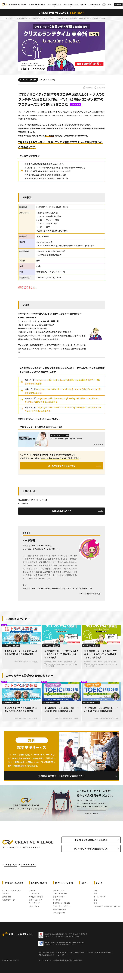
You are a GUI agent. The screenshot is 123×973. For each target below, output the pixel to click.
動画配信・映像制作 (36, 896)
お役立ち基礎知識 (59, 909)
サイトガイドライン (28, 864)
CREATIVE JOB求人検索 (11, 890)
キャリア (44, 80)
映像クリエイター (59, 896)
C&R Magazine (59, 912)
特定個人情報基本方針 (46, 955)
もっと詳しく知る (91, 813)
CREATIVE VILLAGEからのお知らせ (107, 906)
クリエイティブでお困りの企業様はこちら (91, 848)
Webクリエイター (59, 890)
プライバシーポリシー (77, 952)
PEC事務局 (29, 540)
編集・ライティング (35, 900)
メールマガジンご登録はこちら (61, 465)
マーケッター (57, 900)
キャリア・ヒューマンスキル (28, 80)
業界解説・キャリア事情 (61, 903)
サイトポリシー (63, 955)
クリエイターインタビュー (62, 906)
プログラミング (34, 893)
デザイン (32, 890)
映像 (95, 893)
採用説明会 (6, 896)
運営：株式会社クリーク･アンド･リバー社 (52, 952)
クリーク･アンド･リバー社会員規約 (99, 952)
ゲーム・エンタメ (100, 896)
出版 (95, 903)
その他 (52, 80)
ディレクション (34, 906)
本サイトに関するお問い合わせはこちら (91, 840)
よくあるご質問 (10, 864)
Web (95, 890)
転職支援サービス (8, 900)
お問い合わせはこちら (61, 511)
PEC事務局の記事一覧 (90, 593)
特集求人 (5, 893)
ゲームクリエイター (60, 893)
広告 (95, 900)
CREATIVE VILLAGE (61, 12)
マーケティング (34, 903)
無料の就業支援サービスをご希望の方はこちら (61, 775)
